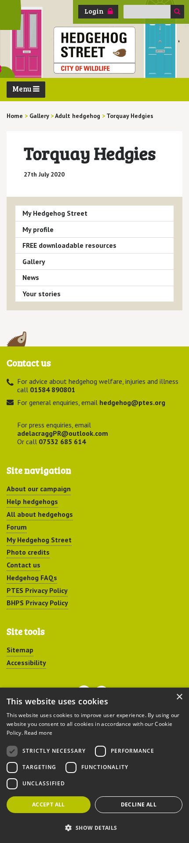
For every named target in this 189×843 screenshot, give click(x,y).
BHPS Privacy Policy (37, 602)
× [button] (179, 697)
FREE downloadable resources (69, 245)
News (30, 277)
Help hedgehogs (32, 501)
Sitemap (20, 649)
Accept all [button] (48, 804)
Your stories (41, 293)
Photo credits (28, 552)
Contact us (23, 564)
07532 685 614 (62, 441)
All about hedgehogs (40, 514)
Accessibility (26, 662)
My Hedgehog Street (54, 213)
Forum (17, 527)
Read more (38, 732)
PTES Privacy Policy (37, 590)
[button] (94, 827)
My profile (38, 229)
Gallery (33, 261)
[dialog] (94, 765)
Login (94, 11)
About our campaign (39, 488)
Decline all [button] (138, 804)
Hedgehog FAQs (32, 577)
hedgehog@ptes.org (132, 402)
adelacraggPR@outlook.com (62, 433)
